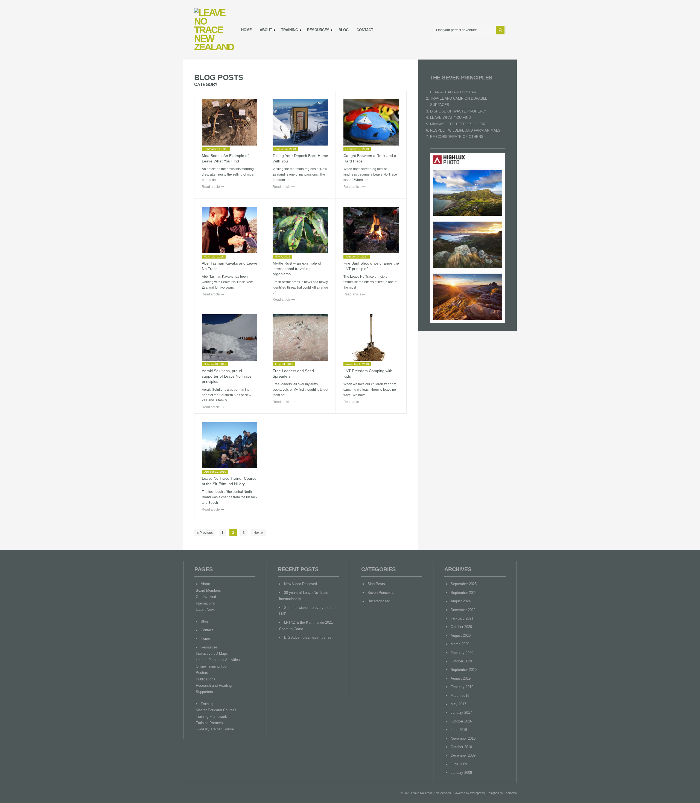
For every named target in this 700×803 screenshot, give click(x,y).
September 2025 (464, 584)
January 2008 (461, 773)
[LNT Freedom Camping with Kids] (371, 337)
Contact (365, 30)
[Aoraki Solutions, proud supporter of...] (229, 337)
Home (246, 30)
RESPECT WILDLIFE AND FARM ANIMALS (465, 130)
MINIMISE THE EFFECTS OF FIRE (459, 124)
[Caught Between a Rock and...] (371, 122)
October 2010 (461, 747)
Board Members (208, 590)
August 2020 (461, 635)
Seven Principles (381, 593)
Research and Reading (214, 685)
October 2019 (461, 661)
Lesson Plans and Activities (218, 660)
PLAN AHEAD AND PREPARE (454, 92)
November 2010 (463, 738)
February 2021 (462, 618)
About (264, 31)
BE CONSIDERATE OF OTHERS (456, 137)
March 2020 (460, 644)
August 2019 (461, 678)
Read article (211, 187)
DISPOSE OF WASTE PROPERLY (458, 111)
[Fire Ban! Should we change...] (371, 230)
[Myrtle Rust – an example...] (300, 230)
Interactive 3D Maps (212, 653)
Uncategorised (379, 601)
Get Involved (206, 597)
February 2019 (462, 687)
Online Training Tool (211, 666)
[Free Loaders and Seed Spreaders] (300, 337)
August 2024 (461, 601)
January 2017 (461, 712)
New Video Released (300, 584)
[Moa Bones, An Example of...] (229, 122)
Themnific (510, 793)
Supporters (204, 692)
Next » (258, 533)
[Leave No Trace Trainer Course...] (229, 445)
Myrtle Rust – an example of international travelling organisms (297, 268)
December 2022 (463, 610)
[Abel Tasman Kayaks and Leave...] (229, 230)
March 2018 (460, 696)
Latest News (205, 610)
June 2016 (459, 730)
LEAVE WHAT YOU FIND (450, 117)
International (205, 603)
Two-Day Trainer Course (215, 729)
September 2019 (464, 670)
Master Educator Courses (216, 710)
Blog (344, 30)
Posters (202, 673)
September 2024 (464, 593)
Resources (316, 31)
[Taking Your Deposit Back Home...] (300, 122)
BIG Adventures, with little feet (308, 637)
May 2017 (458, 704)
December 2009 (463, 755)
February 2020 (462, 653)
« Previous (205, 533)
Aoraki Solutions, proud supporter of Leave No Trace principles (227, 376)
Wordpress (477, 793)
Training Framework (211, 717)
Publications (205, 679)
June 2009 (459, 764)
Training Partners (209, 723)
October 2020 (461, 627)
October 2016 (461, 721)
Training (288, 31)
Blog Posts (376, 584)
